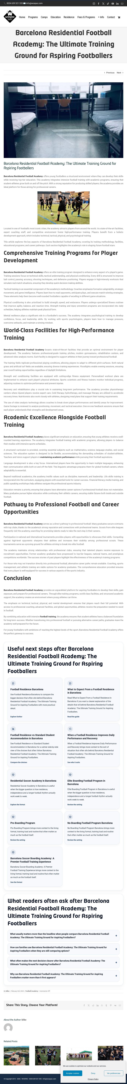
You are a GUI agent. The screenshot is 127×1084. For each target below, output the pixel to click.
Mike (7, 991)
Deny (93, 1073)
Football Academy (31, 991)
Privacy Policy (93, 1079)
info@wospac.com (34, 3)
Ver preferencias (113, 1073)
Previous (110, 72)
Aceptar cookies (72, 1073)
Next (119, 72)
